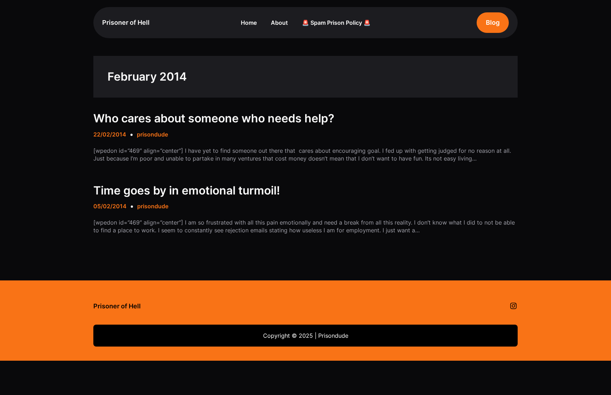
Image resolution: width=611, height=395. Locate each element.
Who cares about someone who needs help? (213, 118)
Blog (493, 22)
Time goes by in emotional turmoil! (186, 190)
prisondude (152, 134)
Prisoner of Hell (126, 22)
